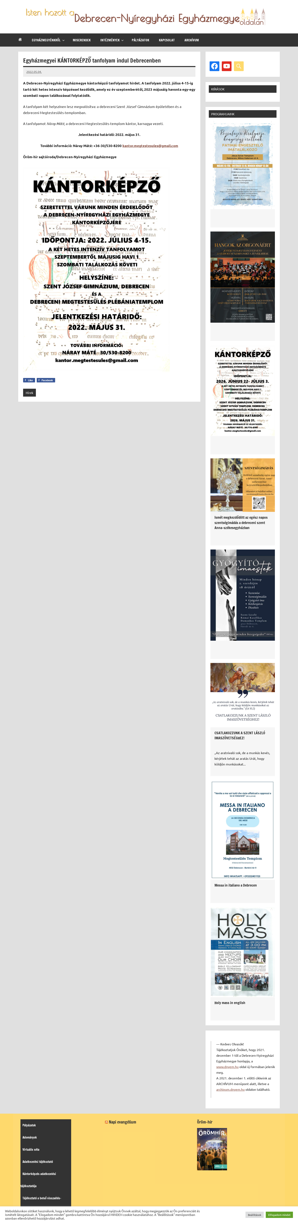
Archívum (191, 40)
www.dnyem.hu (227, 1067)
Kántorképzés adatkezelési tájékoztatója (38, 1180)
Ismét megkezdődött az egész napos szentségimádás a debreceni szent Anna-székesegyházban (241, 522)
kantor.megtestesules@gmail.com (150, 146)
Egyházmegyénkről (46, 40)
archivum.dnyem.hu (230, 1089)
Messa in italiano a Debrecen (235, 885)
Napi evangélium (122, 1122)
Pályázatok (140, 40)
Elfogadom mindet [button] (279, 1215)
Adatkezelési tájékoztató (38, 1162)
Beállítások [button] (254, 1215)
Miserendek (82, 40)
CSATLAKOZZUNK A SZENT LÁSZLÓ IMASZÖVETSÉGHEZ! (239, 735)
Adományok (30, 1137)
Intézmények (110, 40)
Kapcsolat (167, 40)
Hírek (29, 393)
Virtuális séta (31, 1149)
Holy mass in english (229, 1002)
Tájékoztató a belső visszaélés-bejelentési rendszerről (40, 1204)
